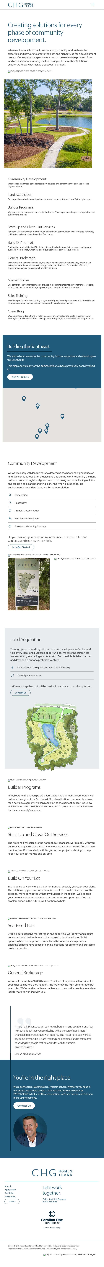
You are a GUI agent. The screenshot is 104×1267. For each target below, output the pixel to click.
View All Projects (20, 376)
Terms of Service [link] (66, 1249)
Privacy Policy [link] (52, 1249)
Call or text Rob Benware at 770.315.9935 (54, 1200)
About (8, 1186)
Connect (12, 1201)
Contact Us (20, 692)
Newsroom (10, 1196)
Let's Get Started (21, 547)
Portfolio (9, 1193)
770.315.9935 (20, 1094)
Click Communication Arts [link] (69, 1246)
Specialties (10, 1189)
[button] (37, 406)
